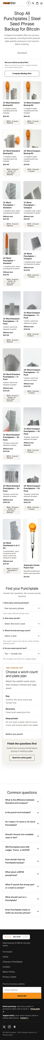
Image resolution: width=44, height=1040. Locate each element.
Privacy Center (9, 977)
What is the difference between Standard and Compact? (22, 801)
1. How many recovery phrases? (16, 603)
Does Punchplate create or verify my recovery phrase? (22, 911)
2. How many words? (11, 618)
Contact (6, 967)
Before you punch (14, 734)
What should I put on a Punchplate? (22, 898)
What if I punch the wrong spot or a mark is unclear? (22, 886)
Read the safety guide (22, 758)
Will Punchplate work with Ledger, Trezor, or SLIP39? (22, 848)
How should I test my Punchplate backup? (22, 861)
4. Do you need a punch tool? (15, 648)
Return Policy (9, 971)
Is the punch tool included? (22, 812)
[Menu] (41, 3)
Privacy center (8, 1035)
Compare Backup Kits (22, 73)
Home (5, 956)
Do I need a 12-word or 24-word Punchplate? (22, 823)
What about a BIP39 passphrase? (22, 873)
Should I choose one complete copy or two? (22, 836)
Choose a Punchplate (12, 961)
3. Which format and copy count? (16, 630)
